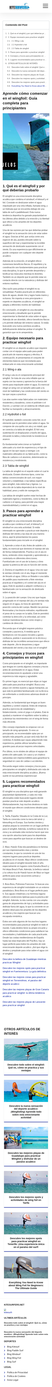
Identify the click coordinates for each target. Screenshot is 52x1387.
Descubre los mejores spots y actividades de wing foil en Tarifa (29, 78)
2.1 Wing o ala (18, 41)
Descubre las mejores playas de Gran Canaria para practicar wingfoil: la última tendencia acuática (26, 993)
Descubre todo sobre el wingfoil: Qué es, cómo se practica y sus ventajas (29, 67)
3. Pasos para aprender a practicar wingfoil (26, 52)
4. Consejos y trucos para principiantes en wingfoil (27, 56)
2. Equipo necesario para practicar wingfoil (26, 37)
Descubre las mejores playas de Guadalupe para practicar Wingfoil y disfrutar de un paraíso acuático (29, 75)
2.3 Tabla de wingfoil (20, 48)
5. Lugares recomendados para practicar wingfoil (27, 60)
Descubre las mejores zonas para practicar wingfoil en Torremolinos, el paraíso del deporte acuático (24, 980)
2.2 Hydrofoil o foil (19, 45)
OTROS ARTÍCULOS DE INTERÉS (22, 63)
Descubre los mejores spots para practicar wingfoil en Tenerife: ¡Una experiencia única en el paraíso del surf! (29, 82)
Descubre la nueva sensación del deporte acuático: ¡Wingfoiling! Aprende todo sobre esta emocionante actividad (29, 71)
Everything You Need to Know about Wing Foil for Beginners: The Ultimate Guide (29, 86)
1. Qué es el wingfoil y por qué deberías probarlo (27, 33)
